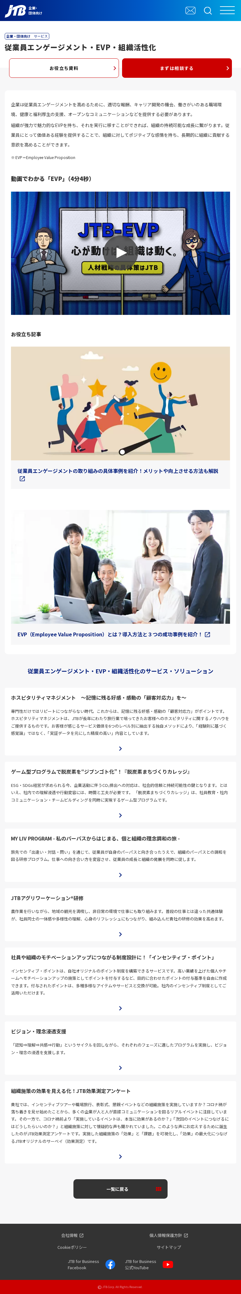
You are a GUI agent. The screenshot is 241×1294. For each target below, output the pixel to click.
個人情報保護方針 (165, 1235)
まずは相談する (177, 68)
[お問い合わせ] (190, 10)
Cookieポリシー (72, 1247)
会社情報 (69, 1235)
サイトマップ (169, 1247)
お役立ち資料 (64, 68)
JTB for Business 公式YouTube (140, 1264)
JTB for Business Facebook (83, 1264)
